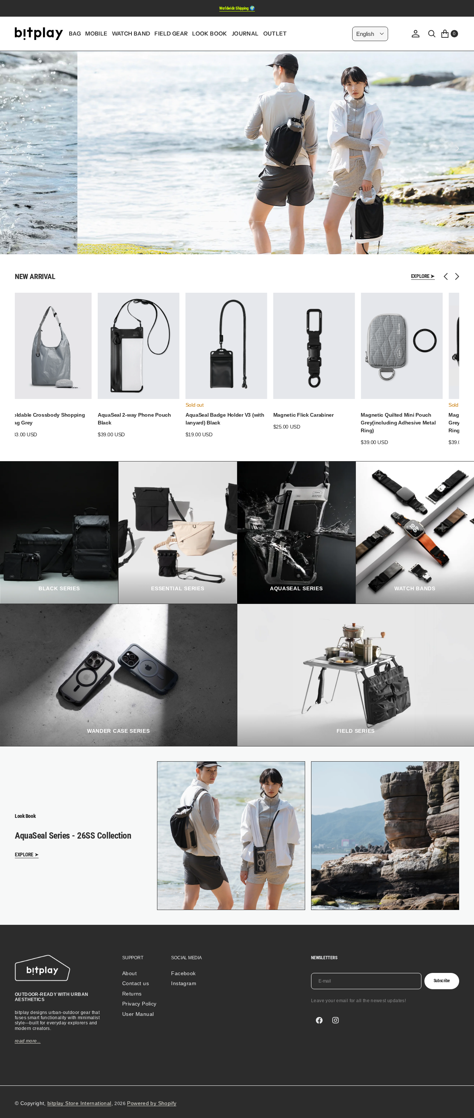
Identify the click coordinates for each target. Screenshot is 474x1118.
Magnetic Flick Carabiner (303, 415)
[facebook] (319, 1020)
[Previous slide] (447, 276)
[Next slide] (455, 276)
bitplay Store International (79, 1103)
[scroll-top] (461, 1105)
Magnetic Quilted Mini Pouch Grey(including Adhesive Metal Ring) (398, 422)
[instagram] (335, 1020)
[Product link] (51, 346)
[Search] (432, 34)
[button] (415, 34)
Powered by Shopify (151, 1103)
